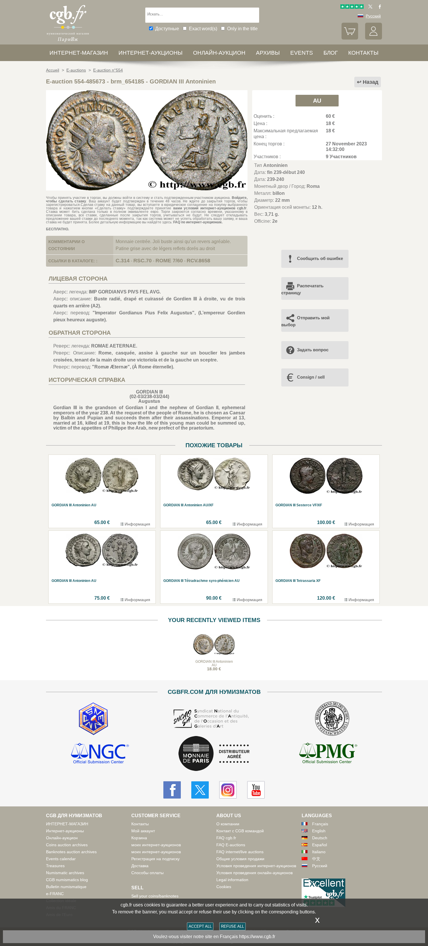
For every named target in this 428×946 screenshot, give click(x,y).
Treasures (55, 865)
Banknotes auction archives (71, 851)
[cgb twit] (369, 7)
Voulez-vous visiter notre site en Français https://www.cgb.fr (214, 936)
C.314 (123, 260)
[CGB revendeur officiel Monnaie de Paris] (214, 754)
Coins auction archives (67, 844)
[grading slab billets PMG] (328, 754)
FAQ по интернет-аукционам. (197, 222)
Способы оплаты (147, 872)
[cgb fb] (378, 7)
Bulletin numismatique (66, 886)
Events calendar (61, 858)
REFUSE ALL (232, 926)
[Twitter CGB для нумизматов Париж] (200, 790)
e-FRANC (55, 893)
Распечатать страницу (302, 289)
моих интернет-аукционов (156, 844)
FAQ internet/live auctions (239, 851)
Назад (370, 82)
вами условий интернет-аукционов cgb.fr (209, 208)
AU (317, 101)
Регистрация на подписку (155, 858)
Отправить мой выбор (305, 321)
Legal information (232, 879)
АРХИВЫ (268, 53)
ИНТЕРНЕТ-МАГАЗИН (78, 53)
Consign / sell (311, 377)
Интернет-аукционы (151, 53)
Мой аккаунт (143, 831)
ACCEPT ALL (200, 926)
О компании (227, 824)
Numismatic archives (65, 872)
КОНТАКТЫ (363, 53)
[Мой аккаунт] (373, 38)
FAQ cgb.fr (226, 837)
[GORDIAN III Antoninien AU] (146, 188)
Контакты (140, 824)
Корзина (139, 837)
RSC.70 (142, 260)
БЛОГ (330, 53)
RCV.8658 (198, 260)
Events (301, 53)
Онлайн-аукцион (219, 53)
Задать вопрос (312, 349)
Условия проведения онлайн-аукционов (254, 872)
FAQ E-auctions (230, 844)
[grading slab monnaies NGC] (100, 754)
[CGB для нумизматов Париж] (68, 42)
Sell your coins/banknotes (154, 896)
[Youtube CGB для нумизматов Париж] (256, 790)
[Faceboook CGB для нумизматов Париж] (172, 790)
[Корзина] (350, 38)
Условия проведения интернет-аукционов (256, 865)
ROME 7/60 (169, 260)
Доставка (139, 865)
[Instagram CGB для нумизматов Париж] (228, 790)
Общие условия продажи (240, 858)
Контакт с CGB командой (240, 831)
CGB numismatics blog (67, 879)
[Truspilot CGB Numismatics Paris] (352, 7)
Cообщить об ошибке (320, 258)
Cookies (223, 886)
